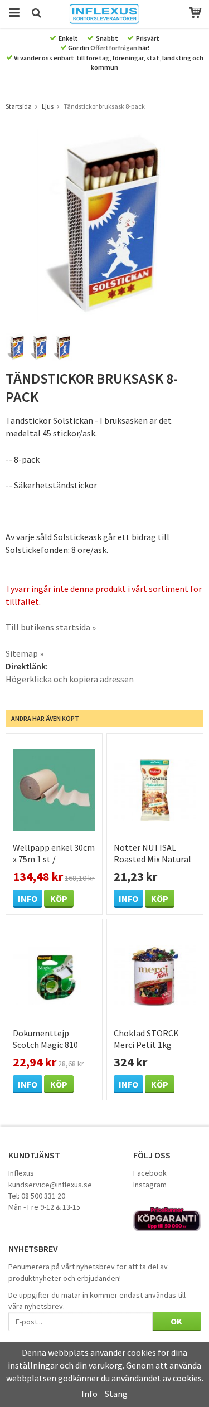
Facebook (150, 1173)
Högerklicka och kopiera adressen (70, 679)
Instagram (150, 1185)
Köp (58, 898)
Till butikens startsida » (51, 627)
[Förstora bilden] (104, 224)
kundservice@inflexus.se (50, 1185)
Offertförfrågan (113, 47)
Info (27, 898)
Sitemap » (24, 653)
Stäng (116, 1393)
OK (176, 1321)
